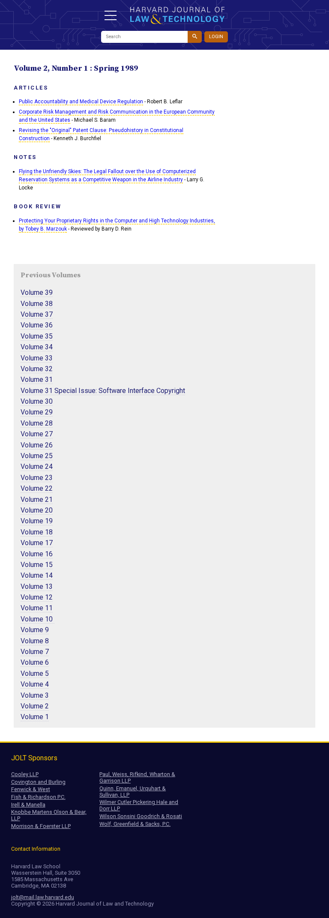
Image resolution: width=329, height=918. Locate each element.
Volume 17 (37, 543)
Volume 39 (37, 292)
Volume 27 (37, 434)
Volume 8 (35, 641)
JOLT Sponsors (34, 758)
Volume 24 (37, 466)
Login (216, 36)
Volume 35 (37, 336)
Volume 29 (37, 412)
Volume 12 (37, 597)
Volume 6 (35, 662)
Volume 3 (35, 695)
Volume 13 (37, 586)
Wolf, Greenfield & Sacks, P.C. (134, 824)
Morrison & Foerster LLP (41, 826)
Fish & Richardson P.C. (38, 797)
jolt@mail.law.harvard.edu (42, 897)
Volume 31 (37, 379)
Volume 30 (37, 401)
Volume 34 (37, 347)
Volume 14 (37, 575)
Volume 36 (37, 325)
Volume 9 (35, 630)
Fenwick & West (30, 789)
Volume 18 (37, 532)
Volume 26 (37, 445)
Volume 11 (37, 608)
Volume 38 (37, 304)
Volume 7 (35, 652)
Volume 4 (35, 684)
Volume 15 (37, 565)
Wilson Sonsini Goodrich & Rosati (140, 816)
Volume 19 (37, 521)
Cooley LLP (25, 774)
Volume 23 (37, 478)
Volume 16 (37, 554)
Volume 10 (37, 619)
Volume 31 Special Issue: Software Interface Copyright (103, 391)
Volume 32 (37, 369)
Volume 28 (37, 423)
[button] (111, 15)
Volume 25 (37, 456)
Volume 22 (37, 488)
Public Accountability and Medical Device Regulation (81, 102)
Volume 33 (37, 358)
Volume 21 (37, 499)
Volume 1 (35, 717)
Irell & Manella (28, 804)
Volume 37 (37, 314)
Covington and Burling (38, 782)
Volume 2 (35, 706)
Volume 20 (37, 510)
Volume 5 (35, 673)
